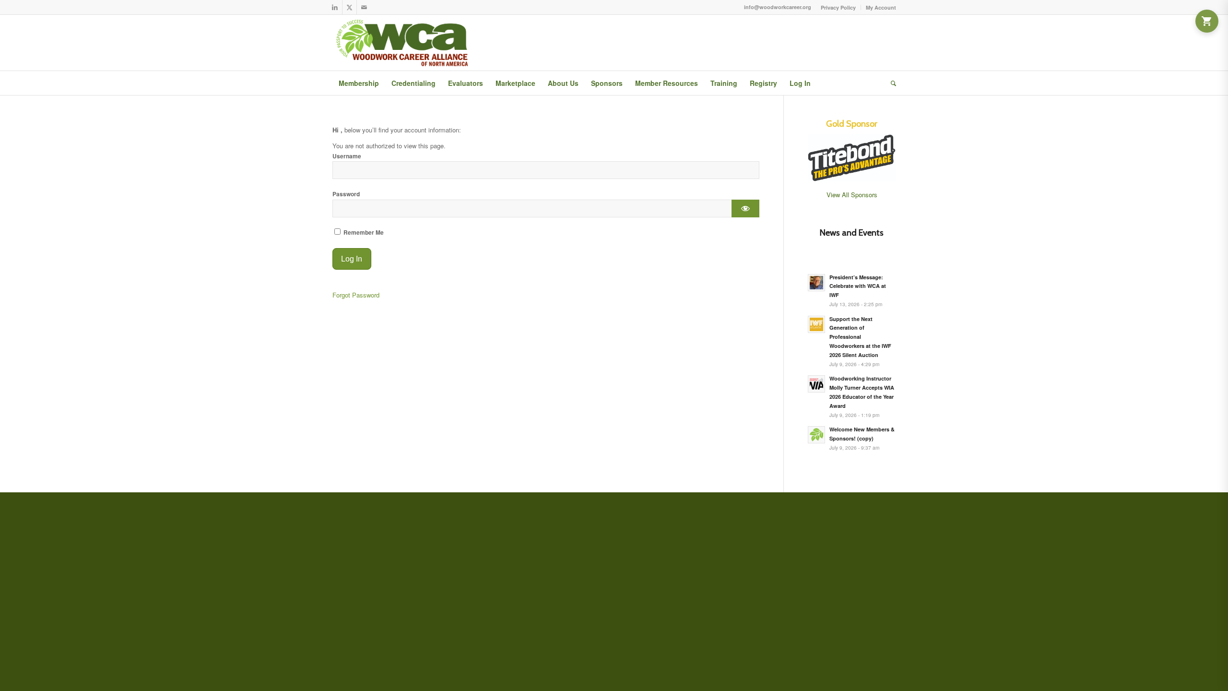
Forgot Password (355, 294)
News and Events (852, 232)
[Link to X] (349, 7)
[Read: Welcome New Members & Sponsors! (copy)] (816, 434)
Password (346, 194)
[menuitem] (838, 7)
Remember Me (363, 232)
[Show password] (745, 208)
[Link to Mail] (364, 7)
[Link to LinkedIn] (335, 7)
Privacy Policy (838, 7)
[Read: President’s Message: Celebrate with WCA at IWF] (816, 282)
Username (346, 156)
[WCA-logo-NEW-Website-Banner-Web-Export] (404, 43)
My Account (881, 7)
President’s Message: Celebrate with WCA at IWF (857, 286)
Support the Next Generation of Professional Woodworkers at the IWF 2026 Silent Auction (860, 336)
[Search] (890, 83)
